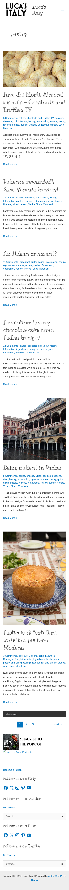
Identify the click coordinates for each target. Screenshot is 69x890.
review (49, 201)
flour (46, 346)
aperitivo (23, 656)
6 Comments (10, 118)
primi (13, 662)
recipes (7, 124)
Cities (38, 476)
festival (23, 121)
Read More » (10, 165)
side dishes (51, 662)
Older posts (11, 714)
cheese (30, 476)
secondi (39, 662)
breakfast (25, 262)
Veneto (23, 204)
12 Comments (10, 346)
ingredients (22, 349)
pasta (56, 659)
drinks (45, 197)
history (31, 121)
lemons (53, 121)
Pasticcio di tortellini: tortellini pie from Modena (30, 640)
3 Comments (10, 656)
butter (34, 262)
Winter (53, 124)
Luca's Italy (39, 10)
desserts (7, 121)
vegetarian (43, 124)
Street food (47, 265)
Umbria (33, 124)
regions (28, 201)
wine (5, 666)
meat (45, 479)
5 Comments (10, 476)
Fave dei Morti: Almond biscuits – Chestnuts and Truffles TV (34, 102)
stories (15, 124)
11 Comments (10, 262)
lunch (49, 659)
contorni (43, 656)
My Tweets (9, 807)
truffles (24, 124)
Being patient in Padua (32, 467)
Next (58, 724)
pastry (62, 121)
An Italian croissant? (30, 253)
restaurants (39, 201)
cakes (22, 118)
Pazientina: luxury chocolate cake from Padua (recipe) (28, 330)
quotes (13, 482)
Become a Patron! (12, 770)
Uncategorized (10, 204)
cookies (59, 118)
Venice (31, 204)
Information (42, 121)
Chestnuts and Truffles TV (40, 118)
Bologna (33, 656)
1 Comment (9, 197)
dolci (16, 121)
